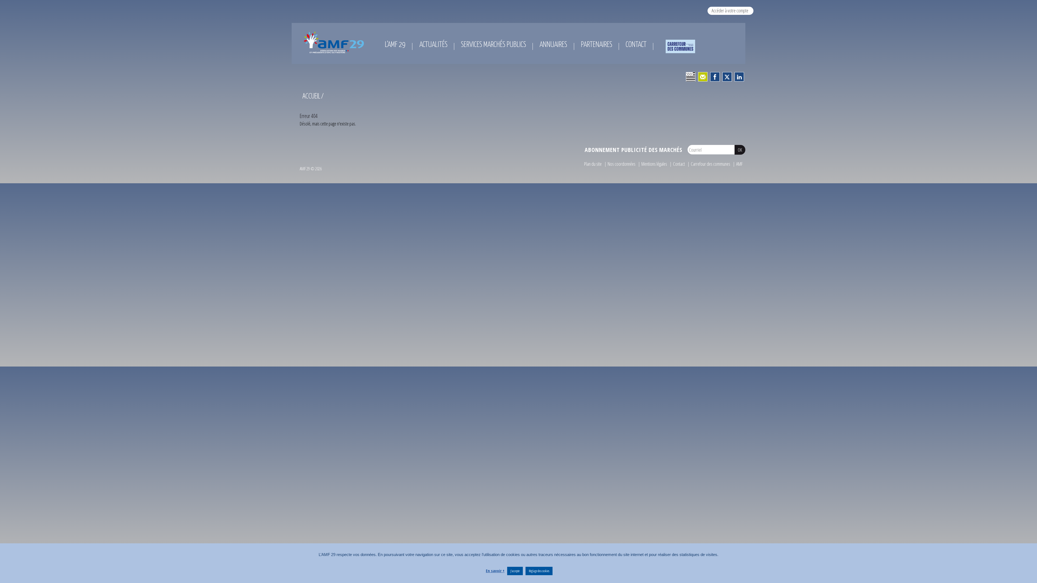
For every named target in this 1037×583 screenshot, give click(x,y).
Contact (679, 164)
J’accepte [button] (515, 570)
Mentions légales (654, 164)
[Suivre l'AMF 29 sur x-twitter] (727, 76)
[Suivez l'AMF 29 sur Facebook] (715, 76)
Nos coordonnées (621, 164)
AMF (739, 164)
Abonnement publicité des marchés (633, 150)
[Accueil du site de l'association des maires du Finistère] (335, 42)
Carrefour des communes (710, 164)
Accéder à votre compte (730, 10)
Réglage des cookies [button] (539, 570)
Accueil (311, 96)
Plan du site (593, 164)
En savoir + (495, 570)
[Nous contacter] (702, 76)
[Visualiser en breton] (690, 76)
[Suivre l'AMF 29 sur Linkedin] (739, 76)
